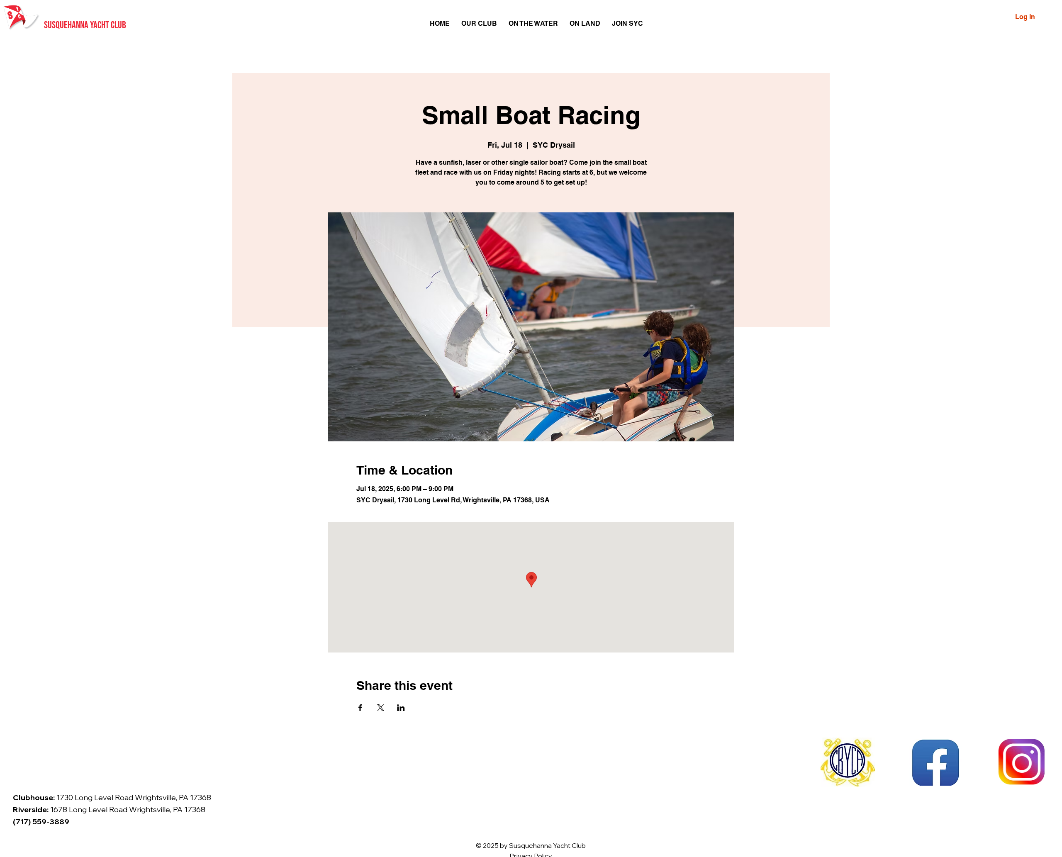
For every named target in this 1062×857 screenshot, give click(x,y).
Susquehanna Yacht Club (85, 25)
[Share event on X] (381, 707)
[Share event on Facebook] (360, 707)
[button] (479, 23)
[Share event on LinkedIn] (401, 707)
